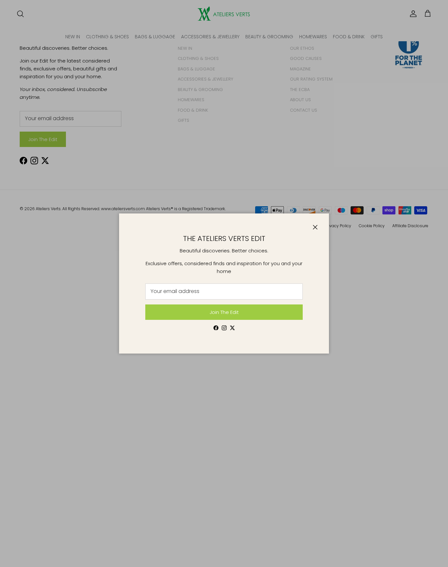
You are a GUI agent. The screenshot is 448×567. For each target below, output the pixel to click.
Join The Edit (224, 312)
